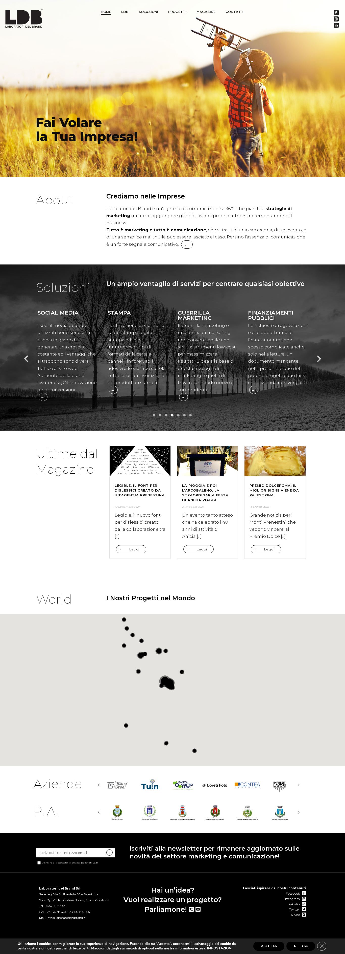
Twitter (295, 909)
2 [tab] (160, 415)
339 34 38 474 (56, 912)
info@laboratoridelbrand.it (66, 918)
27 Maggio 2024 (193, 506)
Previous (26, 360)
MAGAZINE (205, 12)
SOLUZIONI (148, 12)
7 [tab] (190, 415)
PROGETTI (177, 12)
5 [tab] (178, 415)
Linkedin (294, 904)
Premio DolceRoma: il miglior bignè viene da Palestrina (274, 490)
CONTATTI (235, 12)
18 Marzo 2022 (259, 506)
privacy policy (79, 862)
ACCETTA (269, 946)
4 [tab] (172, 415)
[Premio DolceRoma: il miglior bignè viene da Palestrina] (274, 461)
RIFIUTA (301, 946)
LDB (125, 12)
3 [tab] (166, 415)
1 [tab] (154, 415)
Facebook (293, 893)
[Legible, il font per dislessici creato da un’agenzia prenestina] (140, 461)
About (54, 200)
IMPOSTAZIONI (219, 948)
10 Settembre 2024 (127, 506)
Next (319, 360)
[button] (161, 685)
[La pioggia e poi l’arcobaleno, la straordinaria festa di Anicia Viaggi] (207, 461)
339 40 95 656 (79, 912)
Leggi (134, 549)
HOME (106, 12)
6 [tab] (184, 415)
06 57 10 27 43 (54, 906)
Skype (296, 915)
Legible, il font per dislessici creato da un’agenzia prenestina (140, 490)
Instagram (292, 899)
